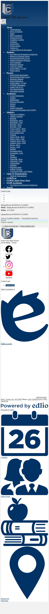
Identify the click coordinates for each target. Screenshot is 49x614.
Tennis (12, 155)
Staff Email (9, 197)
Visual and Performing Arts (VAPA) (23, 110)
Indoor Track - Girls (17, 139)
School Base (14, 44)
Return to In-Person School (20, 56)
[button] (9, 27)
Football (13, 135)
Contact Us (14, 48)
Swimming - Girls (16, 153)
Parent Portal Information (19, 75)
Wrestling (13, 157)
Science (13, 104)
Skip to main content (8, 2)
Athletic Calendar (16, 116)
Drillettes (13, 165)
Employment (10, 285)
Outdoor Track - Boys (18, 141)
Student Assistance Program (20, 60)
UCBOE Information (17, 85)
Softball (13, 149)
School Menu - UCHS (18, 69)
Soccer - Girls (15, 147)
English (12, 98)
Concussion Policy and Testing (21, 171)
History (12, 106)
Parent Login (10, 195)
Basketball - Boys (16, 121)
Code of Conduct (16, 67)
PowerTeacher (10, 199)
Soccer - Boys (15, 145)
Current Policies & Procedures (21, 50)
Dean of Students (16, 32)
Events (3, 220)
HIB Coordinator (16, 36)
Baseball (13, 118)
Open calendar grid (27, 226)
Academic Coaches (17, 40)
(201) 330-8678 (33, 399)
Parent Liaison (15, 46)
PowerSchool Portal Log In (20, 58)
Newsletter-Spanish (17, 91)
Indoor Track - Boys (17, 137)
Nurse (12, 34)
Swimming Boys (16, 151)
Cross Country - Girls (18, 131)
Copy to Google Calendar (10, 218)
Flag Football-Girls (17, 133)
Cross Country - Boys (18, 129)
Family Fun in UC (16, 87)
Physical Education (17, 102)
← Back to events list (10, 226)
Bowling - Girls (15, 127)
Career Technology (17, 96)
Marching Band (15, 167)
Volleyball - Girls (16, 161)
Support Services (16, 38)
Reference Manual (16, 65)
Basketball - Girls (16, 123)
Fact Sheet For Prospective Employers (23, 54)
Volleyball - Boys (16, 159)
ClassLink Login (11, 201)
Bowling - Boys (16, 125)
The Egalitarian (15, 62)
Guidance (13, 42)
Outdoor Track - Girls (18, 143)
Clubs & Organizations (18, 176)
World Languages (16, 108)
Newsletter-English (17, 89)
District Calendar (7, 222)
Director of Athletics (17, 114)
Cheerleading (15, 163)
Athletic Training (16, 169)
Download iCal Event (30, 218)
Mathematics (14, 100)
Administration (15, 30)
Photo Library (15, 71)
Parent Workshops (16, 81)
